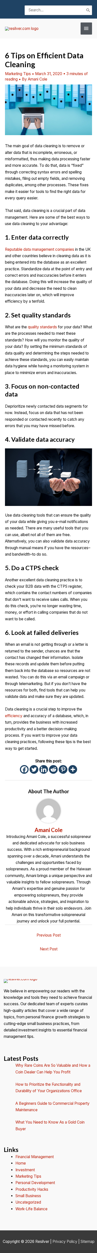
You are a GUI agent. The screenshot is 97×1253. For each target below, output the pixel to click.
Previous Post (49, 935)
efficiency (13, 715)
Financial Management (34, 1156)
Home (20, 1163)
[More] (72, 769)
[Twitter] (34, 769)
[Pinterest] (63, 769)
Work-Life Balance (31, 1209)
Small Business (28, 1195)
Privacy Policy (64, 1241)
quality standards (42, 327)
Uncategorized (28, 1202)
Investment (25, 1170)
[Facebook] (24, 769)
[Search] (88, 10)
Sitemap (88, 1241)
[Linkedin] (43, 769)
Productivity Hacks (31, 1189)
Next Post (48, 949)
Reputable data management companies (39, 249)
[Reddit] (53, 769)
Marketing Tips (18, 73)
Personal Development (35, 1182)
